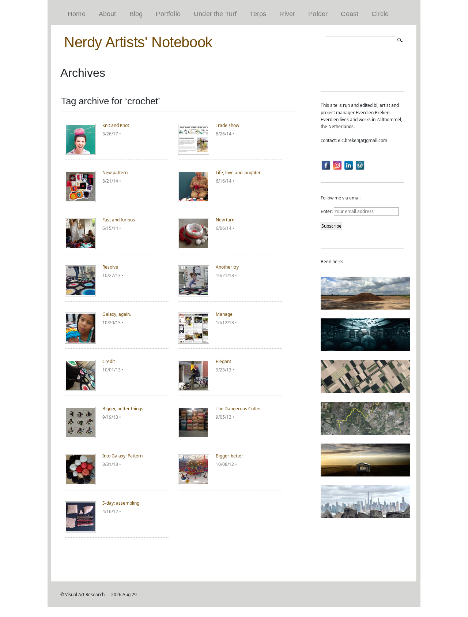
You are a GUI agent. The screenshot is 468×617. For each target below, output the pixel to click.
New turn (225, 220)
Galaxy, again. (116, 314)
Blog (136, 14)
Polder (318, 14)
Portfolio (168, 14)
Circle (380, 14)
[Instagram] (337, 165)
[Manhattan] (365, 515)
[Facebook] (326, 165)
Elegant (223, 361)
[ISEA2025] (365, 431)
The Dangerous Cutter (238, 408)
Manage (224, 314)
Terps (258, 14)
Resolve (110, 267)
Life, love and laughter (238, 172)
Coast (349, 14)
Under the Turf (215, 14)
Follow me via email (341, 198)
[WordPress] (360, 165)
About (107, 14)
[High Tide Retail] (365, 348)
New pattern (115, 172)
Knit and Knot (115, 125)
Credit (108, 361)
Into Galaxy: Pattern (122, 456)
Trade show (227, 125)
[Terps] (365, 306)
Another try (227, 267)
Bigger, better (229, 456)
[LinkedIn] (348, 165)
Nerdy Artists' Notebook (138, 42)
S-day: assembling (120, 503)
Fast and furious (118, 220)
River (287, 14)
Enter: (327, 211)
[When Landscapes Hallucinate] (365, 389)
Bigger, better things (122, 408)
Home (77, 14)
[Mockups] (365, 473)
